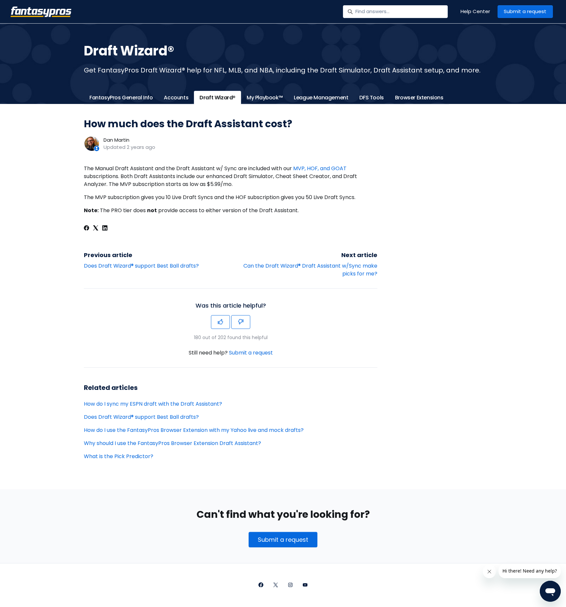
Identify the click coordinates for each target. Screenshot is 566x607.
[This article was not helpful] (240, 322)
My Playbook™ (265, 97)
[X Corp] (95, 229)
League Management (321, 97)
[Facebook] (86, 229)
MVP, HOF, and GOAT (320, 168)
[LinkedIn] (104, 229)
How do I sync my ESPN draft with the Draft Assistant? (153, 404)
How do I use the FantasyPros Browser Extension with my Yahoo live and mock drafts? (194, 430)
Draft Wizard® (217, 97)
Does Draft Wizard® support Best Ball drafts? (141, 266)
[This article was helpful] (220, 322)
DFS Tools (371, 97)
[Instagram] (290, 585)
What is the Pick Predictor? (118, 456)
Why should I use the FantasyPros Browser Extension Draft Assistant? (172, 443)
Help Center (475, 11)
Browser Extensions (419, 97)
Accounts (176, 97)
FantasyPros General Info (121, 97)
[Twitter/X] (275, 585)
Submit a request (525, 11)
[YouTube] (305, 585)
